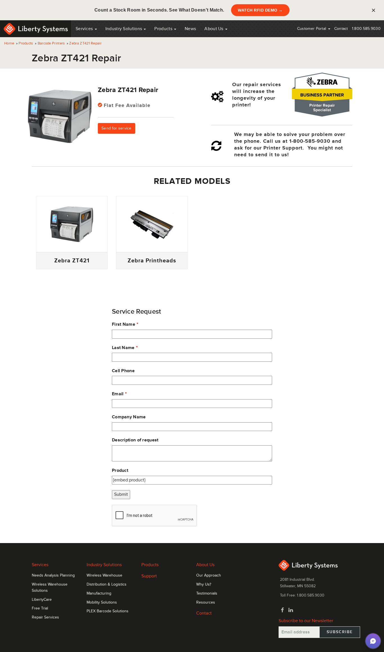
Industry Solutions (124, 29)
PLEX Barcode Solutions (107, 611)
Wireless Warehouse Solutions (49, 587)
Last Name (123, 347)
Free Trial (40, 608)
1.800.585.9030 (366, 28)
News (190, 29)
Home (9, 43)
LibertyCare (42, 599)
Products (26, 43)
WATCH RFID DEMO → (260, 10)
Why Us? (203, 584)
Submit (121, 494)
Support (149, 576)
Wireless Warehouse (104, 575)
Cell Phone (123, 371)
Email (118, 394)
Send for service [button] (116, 128)
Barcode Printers (51, 43)
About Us (214, 29)
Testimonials (206, 593)
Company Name (129, 417)
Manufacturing (99, 593)
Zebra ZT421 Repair (85, 43)
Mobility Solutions (102, 602)
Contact (341, 28)
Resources (205, 602)
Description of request (135, 440)
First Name (123, 324)
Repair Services (45, 617)
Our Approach (208, 575)
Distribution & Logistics (107, 584)
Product (120, 470)
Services (85, 29)
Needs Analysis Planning (53, 575)
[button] (373, 641)
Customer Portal (312, 28)
